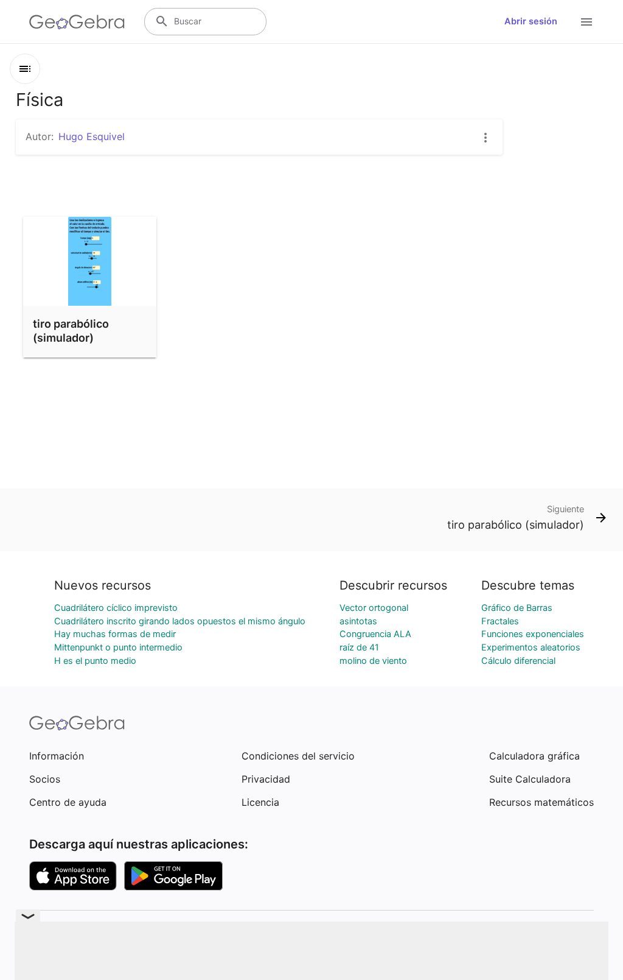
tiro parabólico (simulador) (71, 330)
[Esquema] (25, 69)
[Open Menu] (586, 22)
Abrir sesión (530, 21)
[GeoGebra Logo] (77, 22)
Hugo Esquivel (91, 136)
